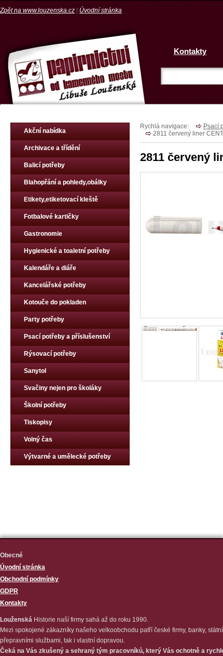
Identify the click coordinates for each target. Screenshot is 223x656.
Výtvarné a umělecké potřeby (67, 456)
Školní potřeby (45, 405)
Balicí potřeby (44, 165)
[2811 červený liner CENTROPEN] (169, 328)
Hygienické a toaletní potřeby (67, 251)
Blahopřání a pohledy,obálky (65, 182)
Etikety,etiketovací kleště (61, 199)
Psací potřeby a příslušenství (67, 336)
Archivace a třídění (52, 148)
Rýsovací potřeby (50, 353)
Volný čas (38, 439)
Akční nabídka (45, 131)
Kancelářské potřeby (55, 285)
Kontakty (190, 51)
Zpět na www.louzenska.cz (37, 10)
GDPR (9, 591)
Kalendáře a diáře (50, 268)
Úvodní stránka (100, 10)
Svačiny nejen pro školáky (63, 388)
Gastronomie (43, 233)
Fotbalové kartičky (51, 216)
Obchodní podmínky (29, 579)
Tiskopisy (38, 422)
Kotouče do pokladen (55, 302)
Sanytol (35, 370)
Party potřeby (44, 319)
